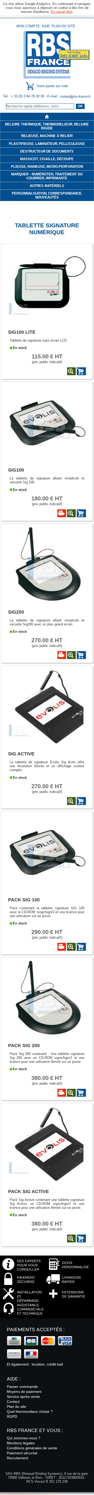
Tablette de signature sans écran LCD (38, 340)
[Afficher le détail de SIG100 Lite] (47, 322)
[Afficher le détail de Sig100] (47, 460)
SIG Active (21, 753)
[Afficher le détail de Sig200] (47, 602)
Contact (13, 1401)
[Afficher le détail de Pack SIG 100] (47, 889)
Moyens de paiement (24, 1391)
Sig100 (16, 470)
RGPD (12, 1416)
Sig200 (16, 612)
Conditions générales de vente (32, 1448)
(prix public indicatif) (47, 358)
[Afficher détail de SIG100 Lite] (71, 371)
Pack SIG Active (28, 1191)
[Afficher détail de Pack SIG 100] (71, 947)
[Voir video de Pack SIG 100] (61, 947)
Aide (46, 26)
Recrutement (17, 1458)
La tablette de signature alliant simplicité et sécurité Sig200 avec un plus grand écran (47, 622)
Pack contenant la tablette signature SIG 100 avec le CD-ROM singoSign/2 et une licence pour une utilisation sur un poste (47, 912)
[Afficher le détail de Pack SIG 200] (47, 1035)
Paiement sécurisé (22, 1453)
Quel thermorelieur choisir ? (30, 1411)
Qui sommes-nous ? (23, 1438)
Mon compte (28, 26)
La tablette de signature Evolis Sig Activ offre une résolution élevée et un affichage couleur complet (47, 766)
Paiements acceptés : (35, 1329)
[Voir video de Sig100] (61, 513)
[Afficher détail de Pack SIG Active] (71, 1238)
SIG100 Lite (22, 332)
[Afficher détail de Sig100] (71, 513)
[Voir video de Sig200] (61, 655)
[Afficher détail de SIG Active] (71, 801)
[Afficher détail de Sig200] (71, 655)
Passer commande (22, 1386)
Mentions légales (21, 1443)
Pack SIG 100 (24, 899)
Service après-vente (23, 1396)
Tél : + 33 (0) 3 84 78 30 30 (24, 96)
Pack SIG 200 (24, 1045)
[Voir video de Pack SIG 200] (61, 1093)
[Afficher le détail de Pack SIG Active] (47, 1181)
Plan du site (63, 26)
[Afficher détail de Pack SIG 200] (71, 1093)
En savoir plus (62, 12)
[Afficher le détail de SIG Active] (47, 744)
